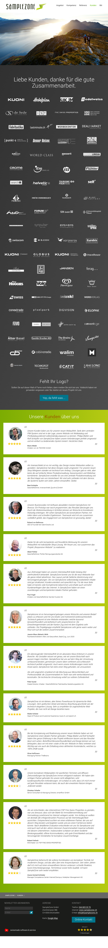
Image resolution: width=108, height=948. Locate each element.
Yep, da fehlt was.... (54, 398)
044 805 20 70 (85, 907)
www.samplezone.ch (88, 910)
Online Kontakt (83, 919)
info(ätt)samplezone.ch (88, 913)
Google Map (53, 918)
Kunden (52, 416)
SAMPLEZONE (10, 895)
